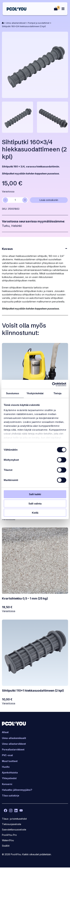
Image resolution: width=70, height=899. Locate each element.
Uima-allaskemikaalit (14, 738)
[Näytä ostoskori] (55, 8)
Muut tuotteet (10, 761)
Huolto (6, 766)
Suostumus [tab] (12, 393)
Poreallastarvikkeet (13, 749)
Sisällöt (5, 845)
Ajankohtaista (10, 772)
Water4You (8, 840)
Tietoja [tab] (57, 393)
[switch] (61, 459)
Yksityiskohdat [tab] (35, 393)
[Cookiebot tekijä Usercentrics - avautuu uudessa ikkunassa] (52, 384)
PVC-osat (7, 755)
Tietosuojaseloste (11, 824)
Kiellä (35, 512)
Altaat (5, 732)
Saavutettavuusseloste (14, 829)
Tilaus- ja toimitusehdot (14, 818)
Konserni (7, 784)
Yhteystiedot (9, 778)
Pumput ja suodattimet (38, 23)
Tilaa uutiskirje (10, 795)
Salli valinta (35, 503)
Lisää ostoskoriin (49, 200)
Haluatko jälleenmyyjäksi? (17, 789)
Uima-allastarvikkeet (16, 23)
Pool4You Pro (9, 835)
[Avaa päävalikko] (63, 8)
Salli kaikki (35, 494)
